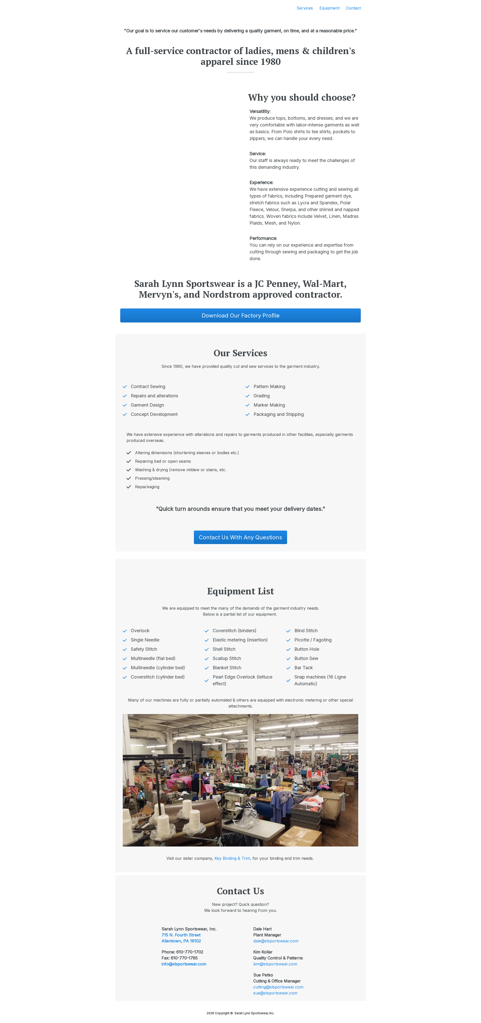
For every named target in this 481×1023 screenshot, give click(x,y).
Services (305, 8)
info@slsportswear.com (184, 963)
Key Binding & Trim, (233, 858)
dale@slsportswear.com (275, 940)
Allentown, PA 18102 (181, 940)
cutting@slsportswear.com (278, 986)
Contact (353, 8)
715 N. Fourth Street (181, 934)
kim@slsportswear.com (275, 963)
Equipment (329, 8)
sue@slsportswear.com (275, 992)
